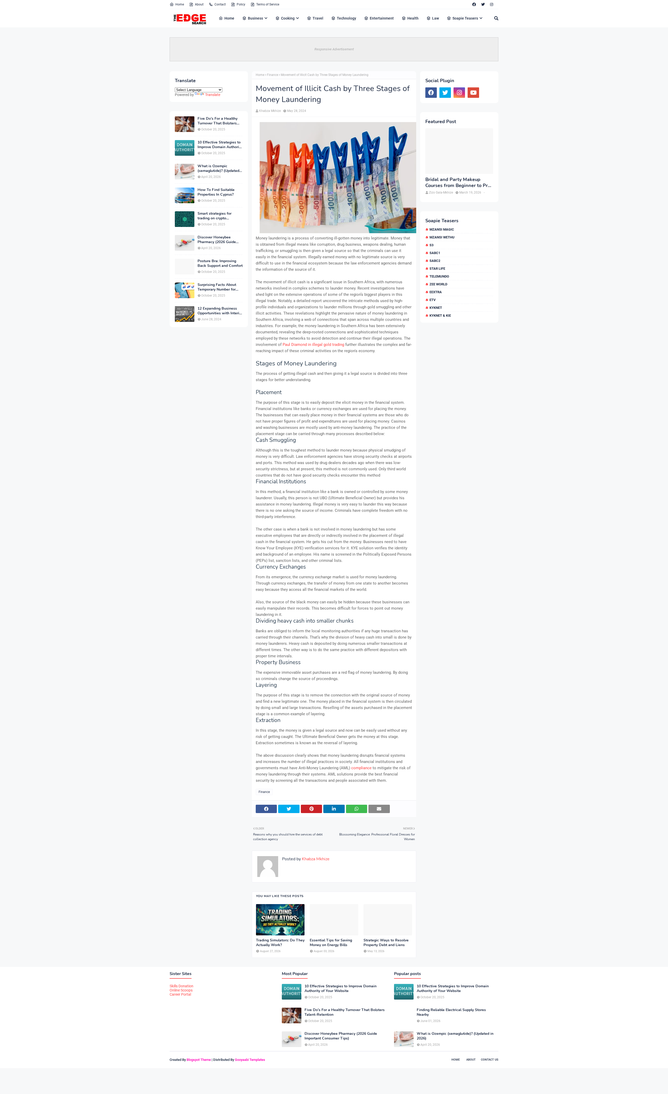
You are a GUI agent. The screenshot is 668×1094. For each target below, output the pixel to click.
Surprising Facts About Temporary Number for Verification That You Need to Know (217, 287)
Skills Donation (181, 986)
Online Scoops (181, 990)
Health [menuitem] (413, 18)
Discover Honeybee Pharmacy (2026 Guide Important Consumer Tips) (220, 239)
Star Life (437, 269)
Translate (212, 95)
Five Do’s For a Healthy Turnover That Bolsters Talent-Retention (217, 121)
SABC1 (435, 253)
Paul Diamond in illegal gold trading (313, 344)
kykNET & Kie (440, 315)
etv (433, 300)
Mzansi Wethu (442, 237)
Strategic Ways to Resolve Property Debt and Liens (386, 942)
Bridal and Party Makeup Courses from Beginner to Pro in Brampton (457, 183)
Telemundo (439, 276)
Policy (241, 4)
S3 (431, 245)
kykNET (436, 308)
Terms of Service (267, 4)
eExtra (436, 292)
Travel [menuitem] (318, 18)
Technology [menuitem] (346, 18)
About (199, 4)
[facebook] (474, 4)
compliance (361, 768)
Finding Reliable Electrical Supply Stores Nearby (451, 1012)
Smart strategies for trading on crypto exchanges (214, 216)
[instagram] (491, 4)
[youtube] (473, 92)
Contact (220, 4)
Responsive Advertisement (334, 49)
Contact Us (489, 1059)
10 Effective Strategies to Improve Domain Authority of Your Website (220, 144)
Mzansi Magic (442, 229)
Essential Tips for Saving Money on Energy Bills (331, 942)
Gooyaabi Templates (250, 1060)
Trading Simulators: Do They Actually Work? (280, 942)
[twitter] (483, 4)
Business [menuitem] (255, 18)
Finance (272, 75)
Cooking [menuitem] (288, 18)
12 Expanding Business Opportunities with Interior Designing (220, 311)
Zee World (438, 284)
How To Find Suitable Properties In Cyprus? (216, 192)
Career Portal (180, 994)
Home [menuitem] (229, 18)
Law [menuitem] (435, 18)
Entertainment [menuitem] (382, 18)
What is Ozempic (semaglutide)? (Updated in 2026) (218, 168)
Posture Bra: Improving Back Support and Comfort (220, 263)
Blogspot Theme (199, 1060)
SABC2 (435, 261)
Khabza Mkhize (270, 111)
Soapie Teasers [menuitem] (465, 18)
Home (179, 4)
